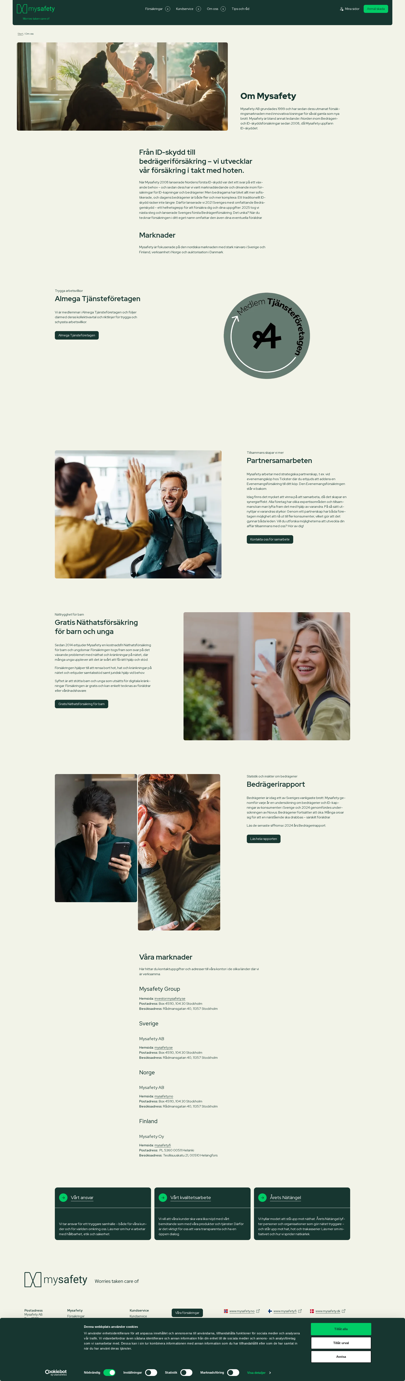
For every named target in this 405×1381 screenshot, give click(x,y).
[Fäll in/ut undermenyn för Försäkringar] (167, 8)
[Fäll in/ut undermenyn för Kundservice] (198, 8)
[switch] (151, 1372)
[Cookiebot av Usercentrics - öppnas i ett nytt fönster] (56, 1373)
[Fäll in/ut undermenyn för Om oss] (223, 8)
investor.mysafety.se (170, 998)
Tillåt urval (341, 1343)
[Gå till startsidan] (36, 9)
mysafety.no (164, 1096)
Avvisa (341, 1356)
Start (20, 33)
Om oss (212, 9)
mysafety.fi (163, 1145)
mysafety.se (164, 1047)
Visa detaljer (256, 1372)
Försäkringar (154, 9)
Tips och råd (240, 9)
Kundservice (184, 9)
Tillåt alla (341, 1329)
